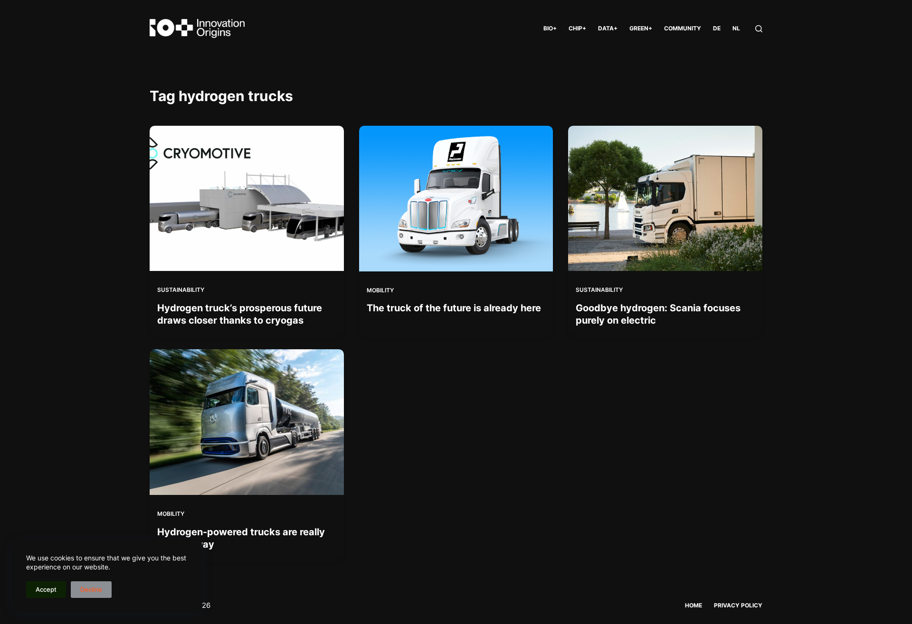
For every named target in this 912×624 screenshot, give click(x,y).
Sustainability (180, 289)
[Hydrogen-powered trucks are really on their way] (247, 421)
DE (717, 28)
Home (693, 605)
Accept (46, 589)
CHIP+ (577, 28)
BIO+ (550, 28)
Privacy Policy (738, 605)
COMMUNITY (682, 28)
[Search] (758, 28)
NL (736, 28)
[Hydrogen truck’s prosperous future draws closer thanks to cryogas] (247, 198)
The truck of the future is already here (454, 308)
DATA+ (608, 28)
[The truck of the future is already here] (456, 198)
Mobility (380, 290)
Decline (91, 589)
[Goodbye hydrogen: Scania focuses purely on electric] (665, 198)
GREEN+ (640, 28)
